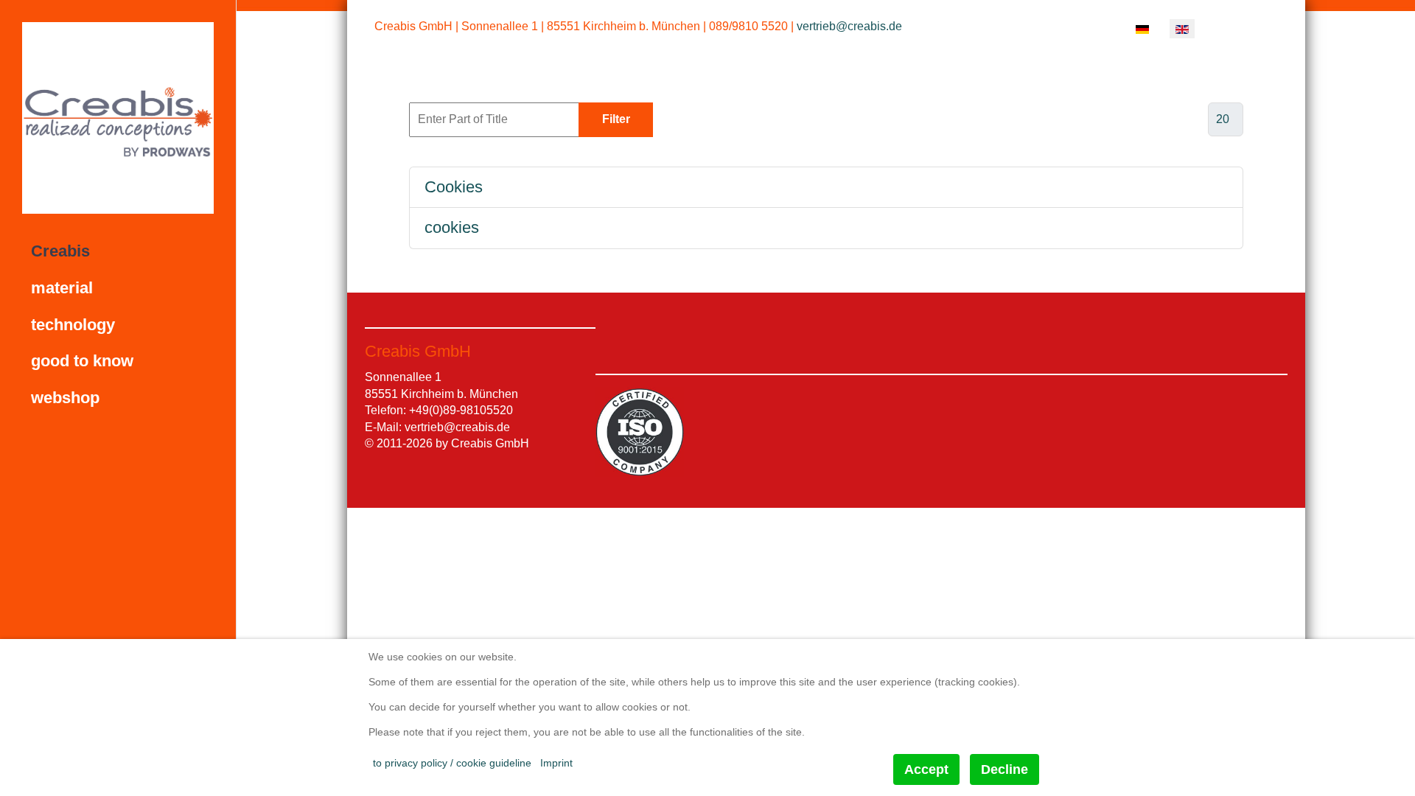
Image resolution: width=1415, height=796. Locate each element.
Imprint (556, 763)
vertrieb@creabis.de (849, 26)
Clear (692, 119)
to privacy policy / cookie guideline (452, 763)
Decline (1004, 769)
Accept (926, 769)
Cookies (453, 187)
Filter (616, 119)
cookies (451, 227)
